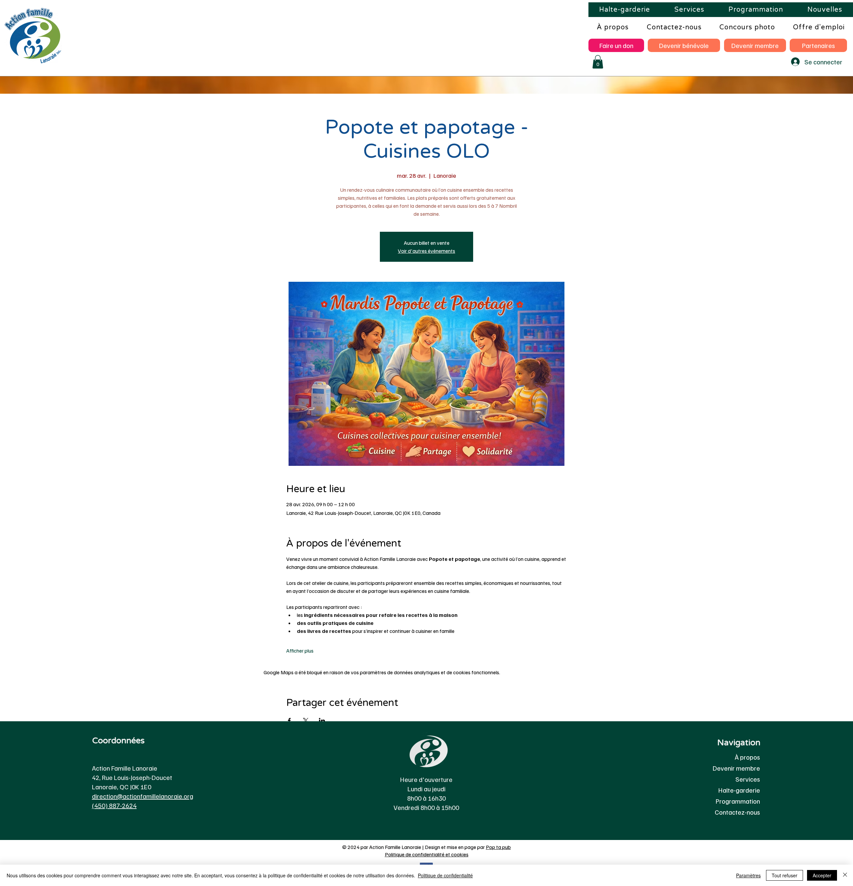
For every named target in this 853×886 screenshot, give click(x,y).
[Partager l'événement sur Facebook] (289, 720)
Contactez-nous (737, 812)
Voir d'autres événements (426, 250)
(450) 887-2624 (114, 805)
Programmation (738, 801)
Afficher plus (300, 650)
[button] (597, 62)
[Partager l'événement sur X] (306, 720)
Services (747, 779)
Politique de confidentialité (445, 875)
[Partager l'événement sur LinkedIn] (322, 720)
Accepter (822, 875)
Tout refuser (784, 875)
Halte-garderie (739, 790)
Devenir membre (736, 768)
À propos (747, 757)
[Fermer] (845, 875)
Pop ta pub (498, 847)
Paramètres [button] (748, 875)
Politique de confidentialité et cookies (426, 854)
